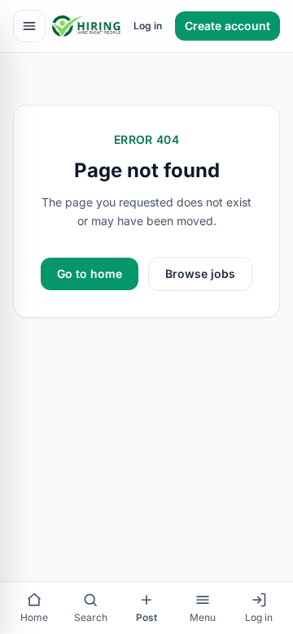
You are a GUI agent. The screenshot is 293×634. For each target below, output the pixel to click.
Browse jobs (200, 273)
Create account (227, 26)
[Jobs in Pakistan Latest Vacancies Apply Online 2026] (86, 26)
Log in (147, 26)
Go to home (89, 273)
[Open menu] (29, 26)
